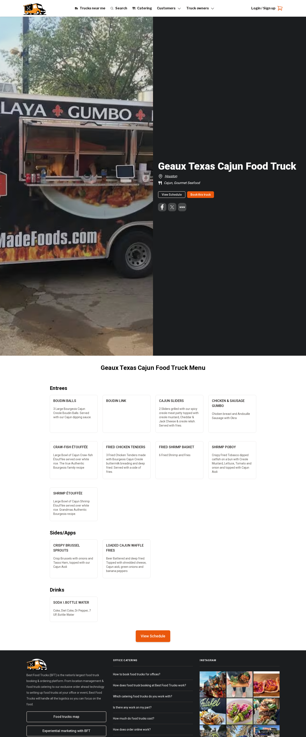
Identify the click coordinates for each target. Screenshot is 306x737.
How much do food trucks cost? (133, 718)
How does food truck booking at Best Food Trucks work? (149, 685)
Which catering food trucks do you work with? (142, 696)
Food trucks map (66, 717)
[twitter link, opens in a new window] (172, 207)
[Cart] (279, 8)
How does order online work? (132, 729)
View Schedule (172, 194)
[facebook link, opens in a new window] (162, 207)
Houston (171, 176)
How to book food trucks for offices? (136, 674)
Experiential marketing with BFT (66, 731)
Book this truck (200, 194)
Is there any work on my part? (132, 707)
